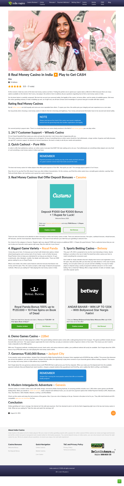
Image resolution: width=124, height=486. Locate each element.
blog (10, 79)
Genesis (60, 385)
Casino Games (84, 3)
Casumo (81, 177)
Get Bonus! (102, 326)
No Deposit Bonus (14, 451)
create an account (34, 390)
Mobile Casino (94, 3)
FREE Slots (102, 3)
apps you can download (22, 398)
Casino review (50, 230)
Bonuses (52, 2)
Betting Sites (76, 2)
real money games (77, 128)
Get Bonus (74, 230)
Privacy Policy (67, 447)
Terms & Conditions (69, 450)
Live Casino (39, 454)
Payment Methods (63, 2)
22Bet (45, 336)
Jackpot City (56, 353)
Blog (109, 2)
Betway (102, 248)
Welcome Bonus (13, 447)
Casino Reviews (32, 2)
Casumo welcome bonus (53, 223)
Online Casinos (42, 3)
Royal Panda (50, 248)
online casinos (16, 107)
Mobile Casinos (40, 451)
